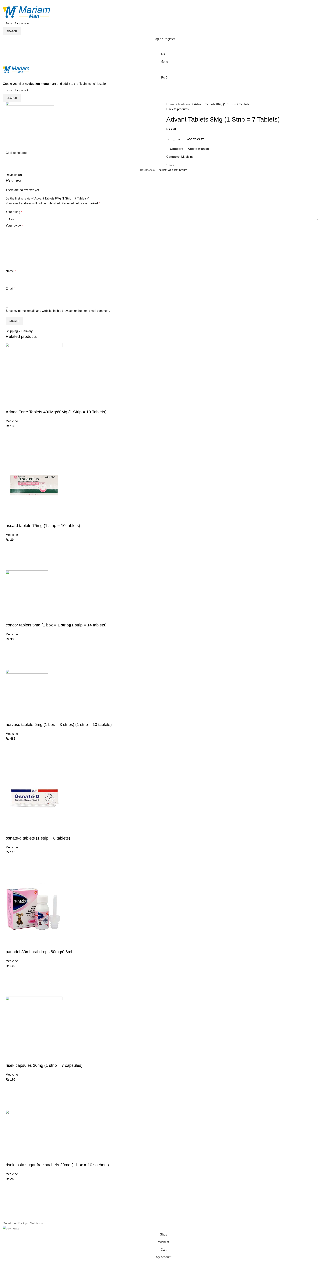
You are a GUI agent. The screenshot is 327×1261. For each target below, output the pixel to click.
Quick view (10, 452)
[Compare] (10, 404)
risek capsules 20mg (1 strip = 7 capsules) (44, 1065)
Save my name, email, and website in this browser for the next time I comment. (58, 310)
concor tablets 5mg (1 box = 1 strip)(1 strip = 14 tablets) (56, 625)
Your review (14, 225)
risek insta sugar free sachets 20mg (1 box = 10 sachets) (57, 1164)
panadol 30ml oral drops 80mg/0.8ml (39, 951)
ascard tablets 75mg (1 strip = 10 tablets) (43, 525)
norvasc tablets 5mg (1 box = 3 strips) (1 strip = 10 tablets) (59, 724)
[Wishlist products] (163, 46)
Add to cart (195, 139)
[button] (10, 442)
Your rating (14, 211)
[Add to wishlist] (10, 433)
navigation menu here (40, 83)
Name (11, 271)
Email (10, 288)
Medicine (184, 104)
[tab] (147, 170)
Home (170, 104)
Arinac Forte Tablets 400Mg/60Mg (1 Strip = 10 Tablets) (56, 412)
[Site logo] (26, 12)
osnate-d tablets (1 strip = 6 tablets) (38, 838)
